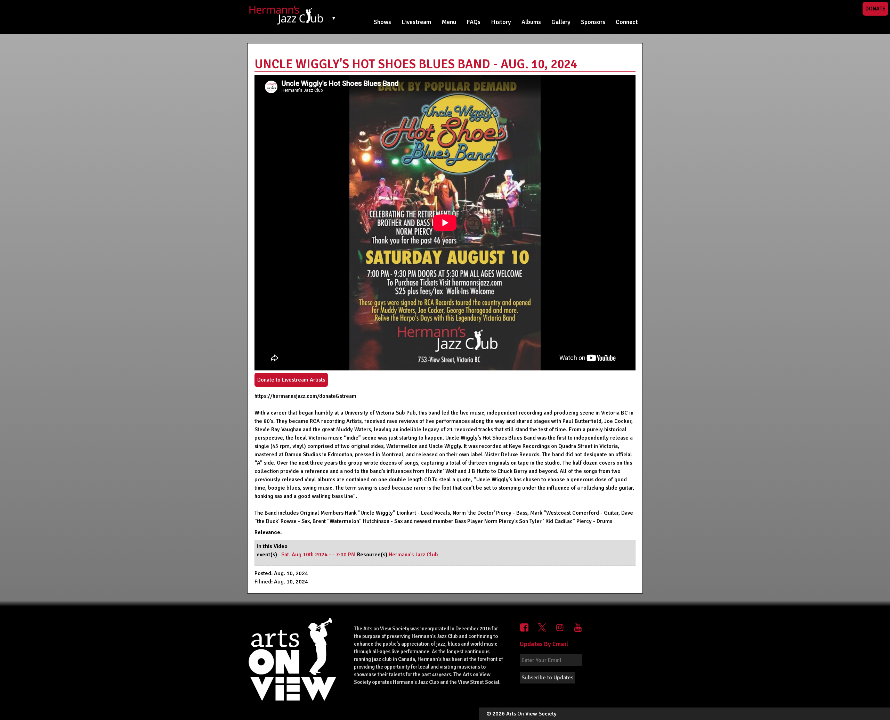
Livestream (416, 22)
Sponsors (593, 22)
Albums (531, 22)
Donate (875, 8)
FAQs (473, 22)
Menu (449, 22)
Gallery (561, 22)
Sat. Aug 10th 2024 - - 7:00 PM (319, 554)
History (501, 22)
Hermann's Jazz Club (413, 554)
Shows (382, 22)
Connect (627, 22)
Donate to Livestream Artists (291, 379)
